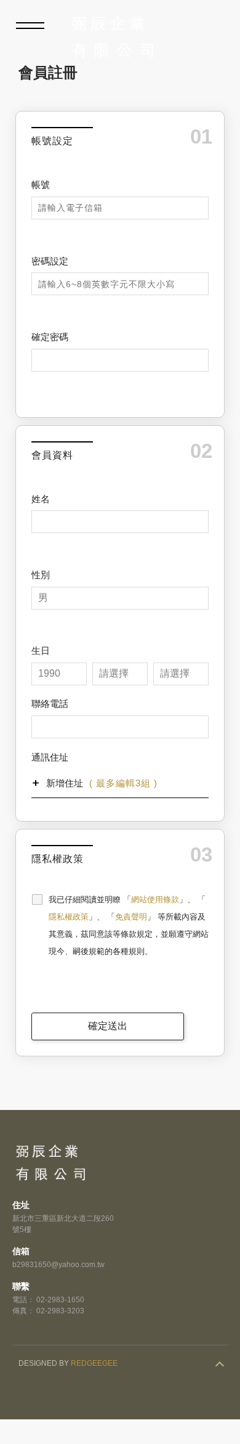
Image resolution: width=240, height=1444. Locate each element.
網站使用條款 (155, 899)
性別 (40, 574)
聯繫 (21, 1286)
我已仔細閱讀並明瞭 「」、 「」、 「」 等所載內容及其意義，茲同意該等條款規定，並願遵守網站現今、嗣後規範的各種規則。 (129, 925)
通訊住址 (49, 757)
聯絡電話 (49, 703)
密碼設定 (49, 261)
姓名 (40, 499)
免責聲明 (131, 916)
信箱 (21, 1251)
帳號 (40, 184)
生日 (40, 650)
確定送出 (107, 1026)
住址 (21, 1205)
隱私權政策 (69, 916)
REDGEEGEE (94, 1363)
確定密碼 (49, 337)
